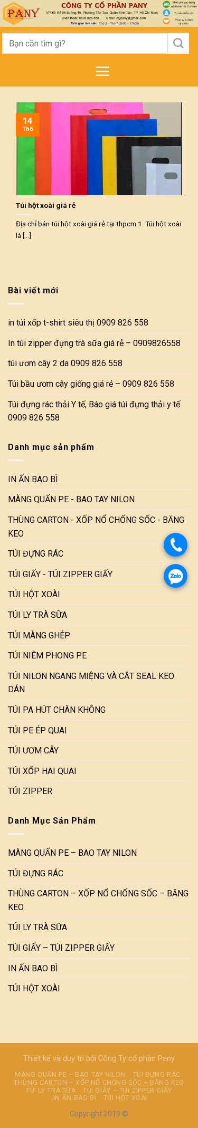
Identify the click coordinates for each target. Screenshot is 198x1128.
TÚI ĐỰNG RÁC (35, 554)
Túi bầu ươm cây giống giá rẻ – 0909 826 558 (91, 384)
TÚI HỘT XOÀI (34, 595)
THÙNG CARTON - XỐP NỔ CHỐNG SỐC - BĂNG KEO (96, 527)
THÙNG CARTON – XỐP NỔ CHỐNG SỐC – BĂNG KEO (98, 901)
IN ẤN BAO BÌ (33, 479)
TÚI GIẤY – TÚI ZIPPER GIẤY (61, 948)
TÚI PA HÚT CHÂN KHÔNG (57, 710)
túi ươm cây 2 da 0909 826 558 (65, 364)
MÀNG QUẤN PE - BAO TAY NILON (71, 500)
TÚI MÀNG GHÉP (39, 635)
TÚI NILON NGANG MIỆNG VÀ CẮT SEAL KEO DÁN (91, 683)
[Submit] (179, 43)
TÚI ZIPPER (30, 792)
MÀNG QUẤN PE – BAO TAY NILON (72, 853)
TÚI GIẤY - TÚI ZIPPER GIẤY (60, 574)
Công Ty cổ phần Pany (136, 1058)
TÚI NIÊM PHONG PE (47, 656)
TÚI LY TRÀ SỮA (37, 615)
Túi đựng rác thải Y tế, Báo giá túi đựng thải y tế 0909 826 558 (94, 411)
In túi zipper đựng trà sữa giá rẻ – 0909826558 (94, 343)
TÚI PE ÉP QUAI (37, 730)
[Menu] (102, 71)
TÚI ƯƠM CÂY (33, 750)
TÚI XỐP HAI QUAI (42, 771)
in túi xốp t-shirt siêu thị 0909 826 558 (78, 323)
